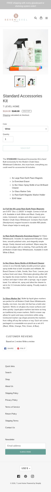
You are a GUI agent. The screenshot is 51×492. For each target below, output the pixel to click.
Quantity (6, 134)
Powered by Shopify (34, 483)
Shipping (6, 115)
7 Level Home (21, 483)
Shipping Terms (11, 421)
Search (8, 372)
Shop (7, 379)
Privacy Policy (11, 400)
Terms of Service (12, 407)
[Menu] (46, 18)
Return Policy (11, 414)
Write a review (28, 341)
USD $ (25, 468)
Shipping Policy (11, 393)
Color (5, 124)
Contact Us (10, 427)
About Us (9, 386)
